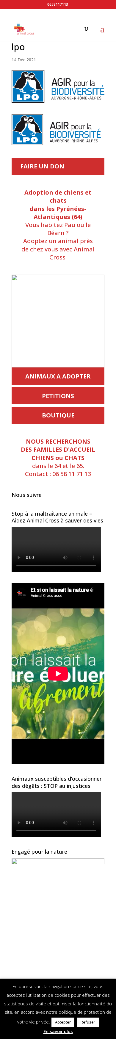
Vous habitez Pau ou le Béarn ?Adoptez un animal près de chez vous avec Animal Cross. (58, 224)
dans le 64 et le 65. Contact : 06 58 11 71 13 (58, 457)
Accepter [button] (63, 1022)
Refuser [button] (88, 1022)
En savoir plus (58, 1031)
